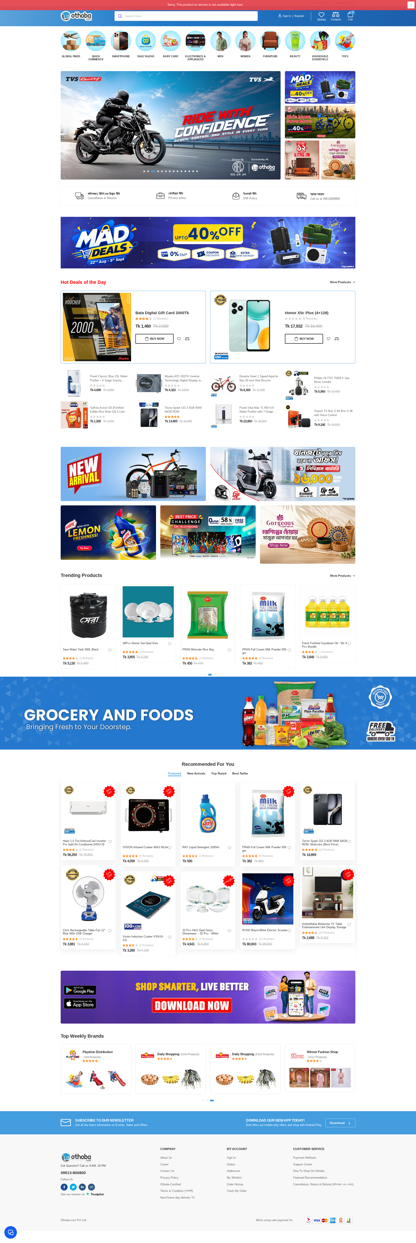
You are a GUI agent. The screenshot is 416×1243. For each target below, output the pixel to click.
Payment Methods (304, 1157)
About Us (166, 1157)
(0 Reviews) (310, 318)
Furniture (270, 56)
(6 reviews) (146, 856)
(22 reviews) (267, 939)
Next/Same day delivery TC (177, 1197)
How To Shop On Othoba (308, 1171)
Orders (231, 1164)
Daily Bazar (145, 56)
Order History (235, 1184)
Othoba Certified (170, 1184)
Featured (174, 773)
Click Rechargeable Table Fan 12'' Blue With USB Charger (84, 932)
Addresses (233, 1171)
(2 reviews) (87, 849)
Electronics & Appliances (195, 58)
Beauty (295, 56)
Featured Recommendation (310, 1177)
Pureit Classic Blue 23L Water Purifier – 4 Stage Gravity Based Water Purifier (109, 380)
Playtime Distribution (98, 1052)
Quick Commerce (96, 58)
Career (164, 1164)
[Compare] (187, 339)
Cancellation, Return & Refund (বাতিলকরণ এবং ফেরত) (323, 1184)
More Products (341, 282)
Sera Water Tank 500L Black (81, 649)
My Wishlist (234, 1177)
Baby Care (170, 56)
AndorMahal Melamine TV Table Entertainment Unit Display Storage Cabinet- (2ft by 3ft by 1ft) (324, 927)
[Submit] (120, 16)
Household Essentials (320, 58)
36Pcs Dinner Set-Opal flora (140, 643)
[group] (171, 125)
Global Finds (71, 56)
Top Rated (218, 773)
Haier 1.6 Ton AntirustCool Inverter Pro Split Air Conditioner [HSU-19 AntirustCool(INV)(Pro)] (84, 844)
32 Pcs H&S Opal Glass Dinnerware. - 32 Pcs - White (200, 932)
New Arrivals (196, 773)
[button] (144, 171)
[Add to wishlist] (179, 339)
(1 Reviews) (160, 318)
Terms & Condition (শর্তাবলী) (176, 1190)
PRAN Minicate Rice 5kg (198, 649)
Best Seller (240, 773)
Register (299, 16)
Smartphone (121, 56)
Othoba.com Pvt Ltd (73, 1220)
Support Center (302, 1164)
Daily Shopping (168, 1054)
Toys (345, 56)
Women (245, 56)
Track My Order (237, 1190)
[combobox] (186, 16)
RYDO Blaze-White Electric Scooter (264, 930)
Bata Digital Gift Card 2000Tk (162, 313)
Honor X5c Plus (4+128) (306, 313)
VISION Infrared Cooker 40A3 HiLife (145, 847)
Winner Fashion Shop (322, 1052)
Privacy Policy (169, 1177)
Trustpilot (97, 1194)
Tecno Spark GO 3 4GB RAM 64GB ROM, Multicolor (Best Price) (324, 842)
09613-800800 (73, 1173)
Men (220, 56)
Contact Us (167, 1171)
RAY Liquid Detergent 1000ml (200, 847)
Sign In (287, 16)
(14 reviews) (326, 849)
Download (338, 1123)
